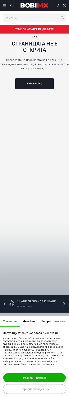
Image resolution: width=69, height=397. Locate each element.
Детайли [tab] (29, 321)
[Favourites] (57, 5)
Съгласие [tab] (10, 321)
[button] (64, 304)
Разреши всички (34, 377)
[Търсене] (62, 17)
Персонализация (32, 389)
